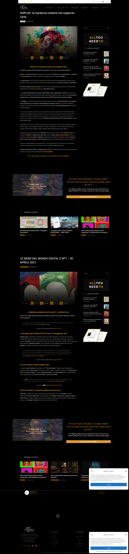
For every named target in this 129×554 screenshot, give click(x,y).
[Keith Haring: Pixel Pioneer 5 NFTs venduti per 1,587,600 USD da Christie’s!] (106, 68)
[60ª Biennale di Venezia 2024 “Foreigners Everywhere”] (106, 54)
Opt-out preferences (100, 551)
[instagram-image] (31, 502)
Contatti (119, 551)
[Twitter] (29, 549)
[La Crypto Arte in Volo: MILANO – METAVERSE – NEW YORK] (106, 61)
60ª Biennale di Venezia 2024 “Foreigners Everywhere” (90, 53)
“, (62, 101)
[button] (126, 534)
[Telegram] (36, 545)
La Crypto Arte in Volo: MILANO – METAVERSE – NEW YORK (91, 60)
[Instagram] (24, 1)
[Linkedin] (28, 1)
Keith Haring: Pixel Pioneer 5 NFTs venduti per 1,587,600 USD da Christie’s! (92, 67)
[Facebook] (21, 1)
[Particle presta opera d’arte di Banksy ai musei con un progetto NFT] (106, 75)
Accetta (108, 548)
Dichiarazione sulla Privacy (111, 551)
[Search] (107, 28)
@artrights (33, 492)
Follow (101, 492)
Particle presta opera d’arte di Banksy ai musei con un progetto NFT (92, 74)
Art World (22, 21)
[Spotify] (31, 1)
